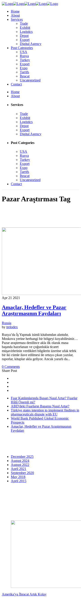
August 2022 (20, 465)
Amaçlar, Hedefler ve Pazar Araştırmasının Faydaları (34, 310)
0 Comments (11, 367)
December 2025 (22, 456)
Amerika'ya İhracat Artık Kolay (24, 594)
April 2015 (18, 481)
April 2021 (18, 469)
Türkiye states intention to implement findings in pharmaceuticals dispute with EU (45, 412)
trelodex (12, 327)
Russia (6, 323)
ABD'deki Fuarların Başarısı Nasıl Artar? (40, 406)
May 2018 (18, 477)
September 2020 (22, 473)
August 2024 (20, 461)
